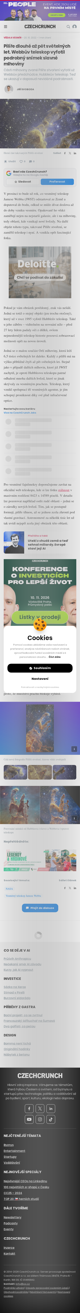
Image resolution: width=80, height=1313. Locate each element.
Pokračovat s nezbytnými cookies (40, 687)
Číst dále (55, 657)
